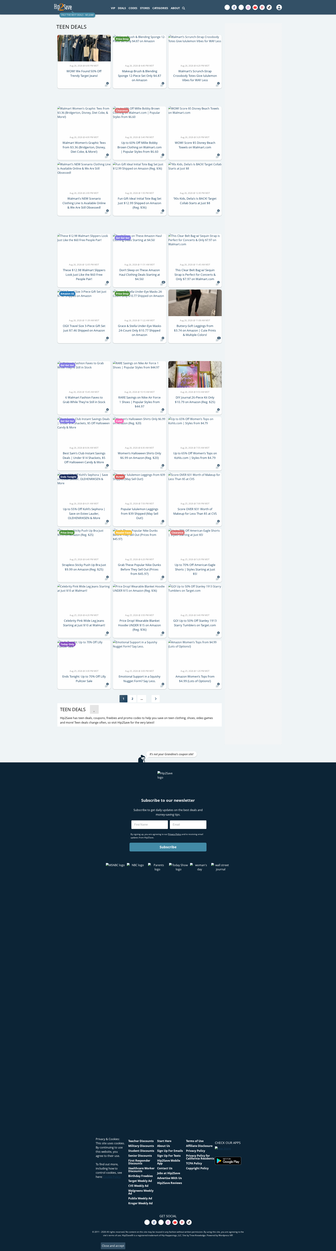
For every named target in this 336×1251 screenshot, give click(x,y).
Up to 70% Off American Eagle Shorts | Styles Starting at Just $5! (195, 569)
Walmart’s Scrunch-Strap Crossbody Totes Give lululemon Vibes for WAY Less (195, 75)
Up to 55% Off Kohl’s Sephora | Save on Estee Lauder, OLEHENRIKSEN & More (84, 513)
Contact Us (164, 1168)
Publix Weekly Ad (140, 1198)
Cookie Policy (112, 1177)
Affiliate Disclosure (199, 1145)
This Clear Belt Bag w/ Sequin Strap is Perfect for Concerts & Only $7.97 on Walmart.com (195, 274)
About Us (163, 1145)
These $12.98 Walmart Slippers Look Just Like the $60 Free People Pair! (84, 274)
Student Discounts (141, 1150)
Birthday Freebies (140, 1176)
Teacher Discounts (141, 1141)
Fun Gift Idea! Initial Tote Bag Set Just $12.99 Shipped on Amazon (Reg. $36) (139, 202)
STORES (145, 8)
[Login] (279, 7)
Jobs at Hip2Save (168, 1173)
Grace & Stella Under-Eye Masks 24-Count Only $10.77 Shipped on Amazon (139, 330)
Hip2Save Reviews (169, 1183)
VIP (113, 8)
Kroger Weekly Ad (140, 1203)
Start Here (164, 1141)
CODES (133, 8)
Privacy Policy (195, 1150)
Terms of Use (195, 1141)
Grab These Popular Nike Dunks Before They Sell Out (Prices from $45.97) (139, 569)
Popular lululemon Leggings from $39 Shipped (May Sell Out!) (139, 513)
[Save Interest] (94, 709)
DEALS (122, 8)
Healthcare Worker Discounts (141, 1169)
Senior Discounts (140, 1155)
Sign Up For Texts (169, 1155)
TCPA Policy (194, 1163)
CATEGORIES (160, 8)
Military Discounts (141, 1145)
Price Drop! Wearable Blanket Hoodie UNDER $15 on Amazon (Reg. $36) (139, 625)
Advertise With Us (169, 1178)
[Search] (183, 8)
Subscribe (168, 847)
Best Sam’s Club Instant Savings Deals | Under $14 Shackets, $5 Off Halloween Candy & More (84, 457)
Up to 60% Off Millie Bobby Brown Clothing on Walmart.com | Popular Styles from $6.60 (139, 147)
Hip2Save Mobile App (168, 1162)
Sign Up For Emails (170, 1150)
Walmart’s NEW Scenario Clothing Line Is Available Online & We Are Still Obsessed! (84, 202)
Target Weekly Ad (140, 1180)
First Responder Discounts (139, 1162)
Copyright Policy (197, 1168)
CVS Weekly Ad (138, 1185)
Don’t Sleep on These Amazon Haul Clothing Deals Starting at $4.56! (139, 274)
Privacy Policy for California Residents (200, 1157)
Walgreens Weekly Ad (140, 1192)
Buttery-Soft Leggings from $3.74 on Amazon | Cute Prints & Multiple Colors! (195, 330)
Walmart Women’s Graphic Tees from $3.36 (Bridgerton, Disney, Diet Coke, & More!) (84, 147)
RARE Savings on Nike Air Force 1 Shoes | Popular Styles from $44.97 (139, 401)
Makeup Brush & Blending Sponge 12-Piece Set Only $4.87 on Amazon (139, 75)
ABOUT (175, 8)
